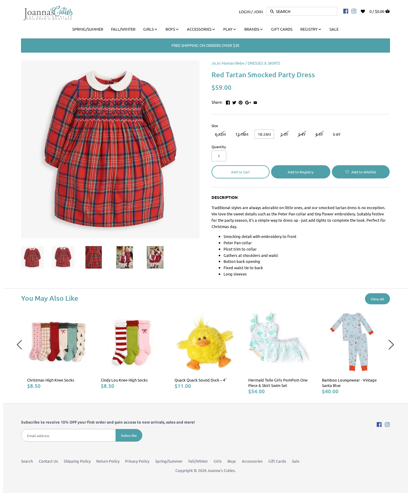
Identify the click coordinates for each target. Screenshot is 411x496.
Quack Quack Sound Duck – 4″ (201, 379)
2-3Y (284, 134)
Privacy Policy (137, 461)
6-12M (220, 134)
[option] (58, 350)
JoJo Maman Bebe (228, 62)
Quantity (219, 147)
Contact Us (48, 461)
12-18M (241, 134)
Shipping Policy (77, 461)
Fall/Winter (198, 461)
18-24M (264, 134)
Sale (295, 461)
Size (215, 125)
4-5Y (319, 134)
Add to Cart (240, 171)
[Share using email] (255, 101)
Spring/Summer (169, 461)
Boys (231, 461)
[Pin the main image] (241, 101)
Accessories (252, 461)
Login (244, 11)
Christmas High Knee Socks (50, 379)
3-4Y (302, 134)
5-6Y (337, 134)
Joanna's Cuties (221, 470)
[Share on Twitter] (234, 101)
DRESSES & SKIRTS (264, 62)
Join (258, 11)
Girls (218, 461)
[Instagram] (353, 11)
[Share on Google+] (248, 101)
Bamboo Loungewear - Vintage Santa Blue (349, 382)
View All (377, 299)
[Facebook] (345, 11)
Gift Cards (277, 461)
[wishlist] (366, 10)
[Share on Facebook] (228, 101)
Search (27, 461)
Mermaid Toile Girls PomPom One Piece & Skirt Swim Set (277, 382)
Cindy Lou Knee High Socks (124, 379)
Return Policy (107, 461)
